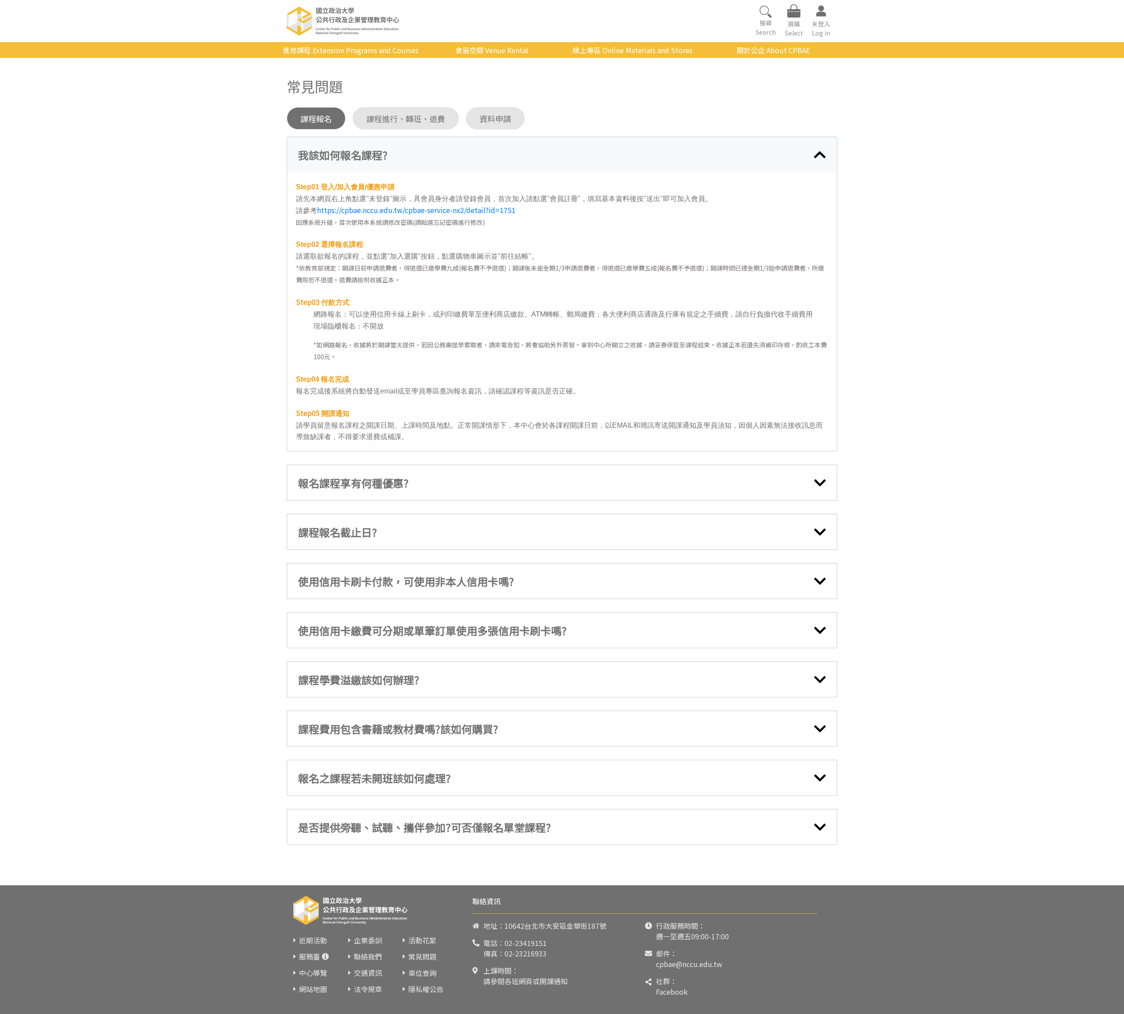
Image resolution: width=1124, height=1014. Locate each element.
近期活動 (313, 940)
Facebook (672, 991)
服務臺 (309, 956)
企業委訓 (368, 940)
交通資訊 (368, 972)
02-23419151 (525, 943)
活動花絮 (422, 940)
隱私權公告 (425, 989)
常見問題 (422, 956)
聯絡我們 (368, 956)
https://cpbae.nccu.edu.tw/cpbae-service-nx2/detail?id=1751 (416, 210)
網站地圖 (313, 989)
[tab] (562, 155)
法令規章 (368, 989)
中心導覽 (313, 972)
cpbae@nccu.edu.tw (689, 964)
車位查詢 (422, 972)
